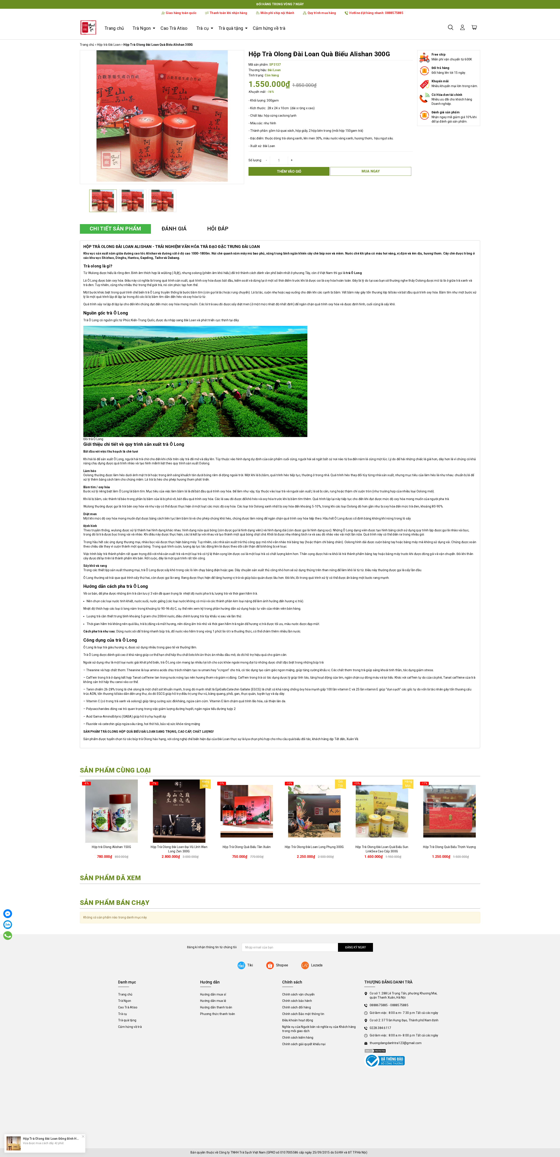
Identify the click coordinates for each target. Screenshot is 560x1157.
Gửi (280, 605)
